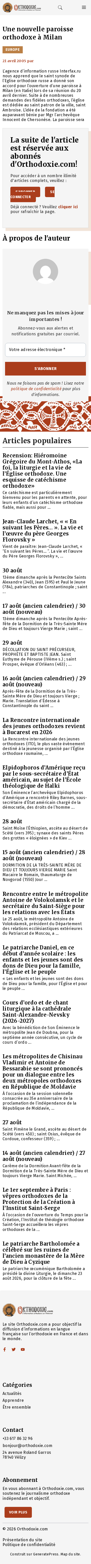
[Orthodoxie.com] (22, 7)
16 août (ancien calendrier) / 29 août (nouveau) (44, 681)
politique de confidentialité (36, 388)
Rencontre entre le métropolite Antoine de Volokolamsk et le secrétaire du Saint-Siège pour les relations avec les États (45, 903)
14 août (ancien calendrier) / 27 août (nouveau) (44, 1156)
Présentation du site (22, 1539)
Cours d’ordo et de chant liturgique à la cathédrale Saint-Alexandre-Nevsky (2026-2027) (37, 1011)
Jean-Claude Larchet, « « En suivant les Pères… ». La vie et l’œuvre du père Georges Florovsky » (43, 530)
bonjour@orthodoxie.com (27, 1445)
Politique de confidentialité (29, 1544)
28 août (12, 821)
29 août (12, 643)
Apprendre (13, 1400)
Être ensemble (17, 1407)
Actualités (12, 1393)
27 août (12, 1122)
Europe (13, 50)
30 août (12, 570)
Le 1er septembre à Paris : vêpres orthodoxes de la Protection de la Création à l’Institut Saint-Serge (39, 1199)
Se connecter (32, 194)
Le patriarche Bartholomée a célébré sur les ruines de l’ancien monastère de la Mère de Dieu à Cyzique (43, 1253)
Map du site (70, 1554)
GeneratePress (45, 1554)
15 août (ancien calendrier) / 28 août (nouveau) (44, 855)
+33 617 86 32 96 (18, 1438)
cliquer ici (68, 206)
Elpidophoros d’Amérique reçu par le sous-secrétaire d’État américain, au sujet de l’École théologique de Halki (44, 776)
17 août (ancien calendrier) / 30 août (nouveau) (44, 609)
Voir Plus (18, 1512)
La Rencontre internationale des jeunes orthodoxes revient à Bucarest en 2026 (44, 726)
